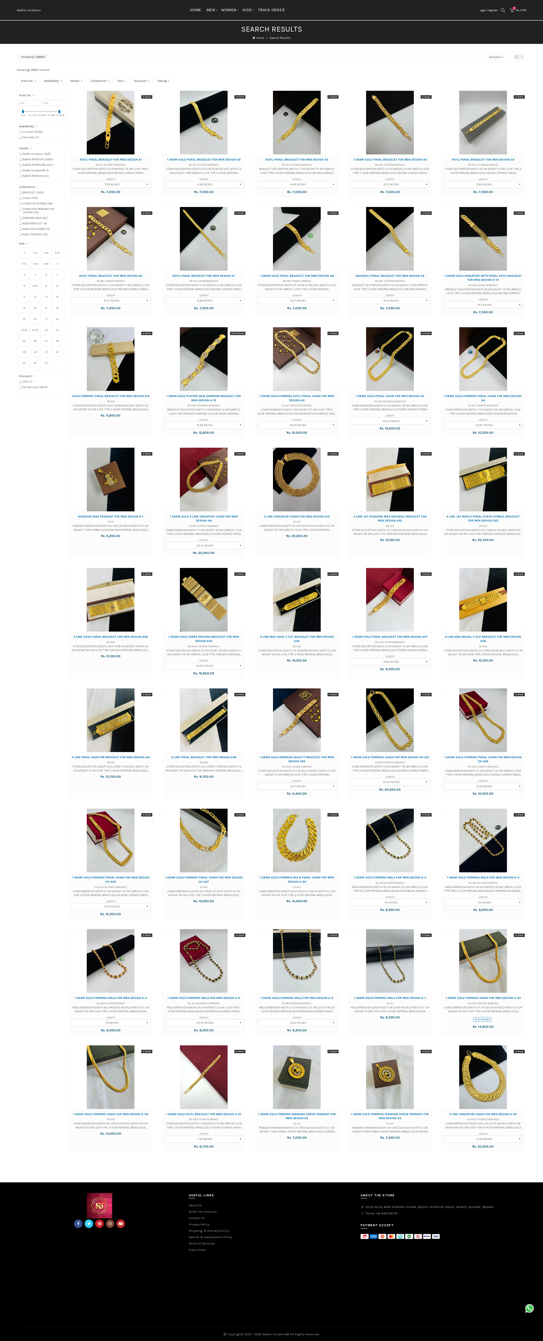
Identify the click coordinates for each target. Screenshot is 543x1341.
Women (229, 10)
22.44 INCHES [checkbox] (24, 332)
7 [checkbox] (57, 274)
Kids (247, 10)
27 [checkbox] (46, 341)
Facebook (78, 1223)
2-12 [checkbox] (24, 263)
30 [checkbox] (35, 352)
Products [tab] (32, 57)
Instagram (110, 1223)
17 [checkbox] (46, 307)
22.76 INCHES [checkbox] (35, 332)
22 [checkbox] (57, 318)
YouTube (120, 1223)
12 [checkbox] (35, 296)
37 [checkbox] (46, 363)
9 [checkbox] (46, 285)
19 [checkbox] (24, 318)
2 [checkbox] (24, 252)
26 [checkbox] (35, 341)
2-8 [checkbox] (46, 252)
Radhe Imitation (29, 10)
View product (110, 127)
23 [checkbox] (46, 330)
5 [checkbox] (35, 274)
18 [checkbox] (57, 307)
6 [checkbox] (46, 274)
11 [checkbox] (24, 296)
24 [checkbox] (57, 330)
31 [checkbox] (46, 352)
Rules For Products (203, 1212)
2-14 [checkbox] (35, 263)
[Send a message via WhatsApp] (530, 1308)
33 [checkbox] (24, 363)
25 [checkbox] (24, 341)
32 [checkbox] (57, 352)
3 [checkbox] (57, 263)
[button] (516, 57)
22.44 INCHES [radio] (482, 1019)
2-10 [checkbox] (57, 252)
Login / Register (489, 10)
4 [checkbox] (24, 274)
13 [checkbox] (46, 296)
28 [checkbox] (57, 341)
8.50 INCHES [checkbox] (35, 287)
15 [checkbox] (24, 307)
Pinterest (99, 1223)
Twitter (89, 1223)
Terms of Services (202, 1243)
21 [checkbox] (46, 318)
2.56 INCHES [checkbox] (46, 265)
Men (210, 10)
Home (195, 10)
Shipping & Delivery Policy (209, 1231)
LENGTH (110, 179)
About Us (195, 1205)
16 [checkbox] (35, 307)
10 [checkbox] (57, 285)
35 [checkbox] (35, 363)
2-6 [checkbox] (35, 252)
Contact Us (197, 1218)
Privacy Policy (199, 1224)
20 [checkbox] (35, 318)
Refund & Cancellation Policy (210, 1237)
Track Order (271, 10)
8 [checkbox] (24, 285)
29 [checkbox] (24, 352)
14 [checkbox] (57, 296)
